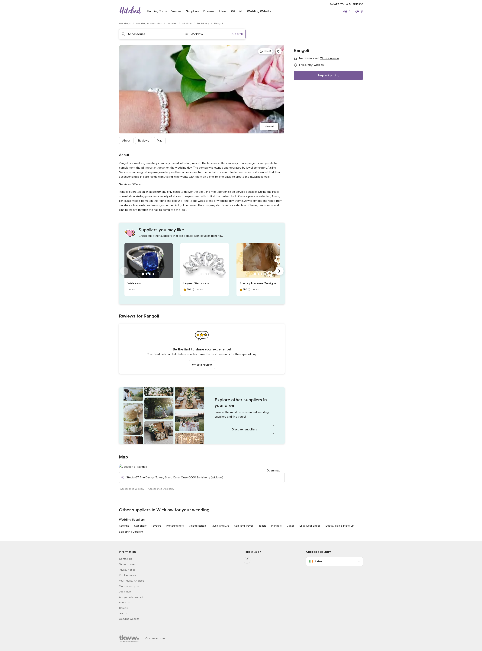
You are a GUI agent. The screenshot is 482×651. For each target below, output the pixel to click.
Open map (273, 470)
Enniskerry (203, 23)
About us (124, 602)
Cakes (290, 525)
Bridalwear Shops (310, 525)
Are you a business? (131, 597)
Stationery (140, 525)
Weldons (134, 283)
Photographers (175, 525)
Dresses (208, 11)
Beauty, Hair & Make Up (340, 525)
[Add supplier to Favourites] (279, 51)
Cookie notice (127, 575)
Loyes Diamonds (196, 283)
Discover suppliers (244, 429)
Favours (156, 525)
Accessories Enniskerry (161, 488)
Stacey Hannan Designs (257, 283)
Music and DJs (220, 525)
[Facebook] (247, 560)
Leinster (172, 23)
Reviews (143, 140)
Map (159, 140)
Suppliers (192, 11)
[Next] (279, 271)
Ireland (319, 561)
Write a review (202, 365)
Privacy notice (127, 569)
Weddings (125, 23)
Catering (124, 525)
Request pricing (328, 75)
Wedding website (129, 619)
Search (237, 34)
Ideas (223, 11)
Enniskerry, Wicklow (311, 65)
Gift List (237, 11)
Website (259, 11)
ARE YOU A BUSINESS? (348, 4)
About (126, 140)
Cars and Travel (243, 525)
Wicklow (187, 23)
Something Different (131, 531)
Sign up (358, 11)
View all (269, 126)
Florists (262, 525)
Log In (346, 11)
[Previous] (124, 271)
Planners (276, 525)
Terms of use (127, 564)
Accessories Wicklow (132, 488)
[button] (202, 349)
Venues (176, 11)
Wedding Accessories (149, 23)
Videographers (198, 525)
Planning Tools (156, 11)
